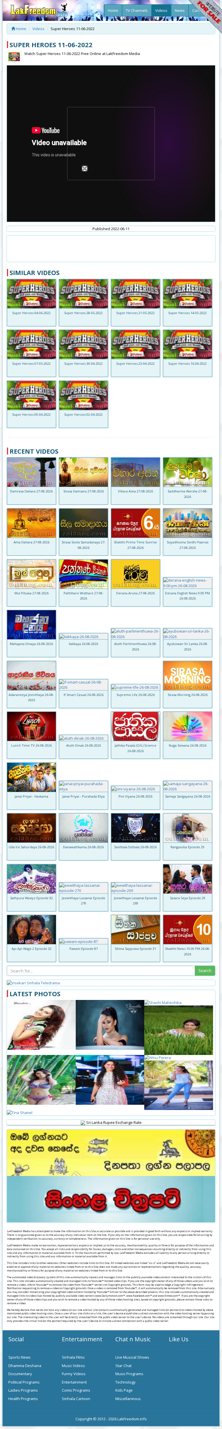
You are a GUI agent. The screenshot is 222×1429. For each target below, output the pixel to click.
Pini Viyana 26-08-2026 (135, 796)
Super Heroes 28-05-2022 (83, 313)
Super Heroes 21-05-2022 (135, 313)
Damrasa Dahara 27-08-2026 (31, 491)
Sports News (19, 1357)
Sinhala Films (73, 1357)
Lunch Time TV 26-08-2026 (31, 745)
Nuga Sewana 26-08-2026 (187, 745)
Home (113, 10)
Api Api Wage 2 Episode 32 (31, 948)
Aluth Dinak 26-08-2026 (83, 745)
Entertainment (74, 1382)
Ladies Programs (23, 1390)
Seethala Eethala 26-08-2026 (135, 847)
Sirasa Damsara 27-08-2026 (83, 491)
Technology (125, 1382)
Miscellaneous (128, 1398)
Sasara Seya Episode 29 (187, 898)
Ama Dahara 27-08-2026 (31, 542)
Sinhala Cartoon (76, 1398)
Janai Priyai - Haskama (31, 796)
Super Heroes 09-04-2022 (31, 414)
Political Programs (24, 1382)
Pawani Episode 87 (83, 948)
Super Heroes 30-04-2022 (83, 363)
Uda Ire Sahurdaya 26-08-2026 (31, 847)
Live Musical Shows (132, 1357)
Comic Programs (76, 1390)
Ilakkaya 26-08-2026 (83, 644)
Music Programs (129, 1373)
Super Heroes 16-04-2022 (187, 363)
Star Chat (123, 1365)
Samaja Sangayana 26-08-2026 (187, 796)
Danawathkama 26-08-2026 (83, 847)
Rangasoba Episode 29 (187, 847)
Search (205, 970)
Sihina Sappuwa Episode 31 (135, 948)
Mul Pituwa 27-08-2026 (31, 593)
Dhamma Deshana (24, 1365)
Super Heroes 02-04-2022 (83, 414)
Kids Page (124, 1390)
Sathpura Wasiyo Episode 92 (31, 898)
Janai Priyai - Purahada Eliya (83, 796)
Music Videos (73, 1365)
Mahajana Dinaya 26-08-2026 (31, 644)
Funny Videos (74, 1373)
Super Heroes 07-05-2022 (31, 363)
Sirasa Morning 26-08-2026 (188, 694)
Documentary (20, 1373)
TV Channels (137, 10)
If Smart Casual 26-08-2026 (83, 694)
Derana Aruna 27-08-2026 (135, 593)
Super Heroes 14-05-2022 (187, 313)
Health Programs (23, 1398)
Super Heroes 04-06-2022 (31, 313)
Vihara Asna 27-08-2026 (135, 491)
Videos (161, 10)
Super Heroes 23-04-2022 (135, 363)
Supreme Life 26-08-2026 (135, 694)
